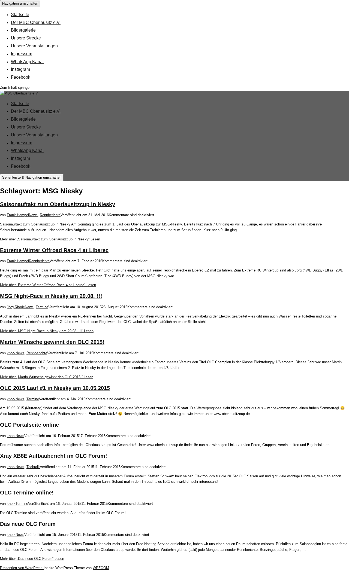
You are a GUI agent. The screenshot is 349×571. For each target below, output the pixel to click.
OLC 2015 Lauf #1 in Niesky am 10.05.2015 (55, 388)
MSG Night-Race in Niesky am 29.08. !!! (51, 296)
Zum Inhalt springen (15, 88)
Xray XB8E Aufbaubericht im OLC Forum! (53, 456)
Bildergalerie (23, 30)
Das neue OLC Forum (28, 524)
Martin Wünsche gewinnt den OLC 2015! (52, 342)
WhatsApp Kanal (27, 61)
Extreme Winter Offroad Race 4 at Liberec (54, 250)
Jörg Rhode (16, 307)
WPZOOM (101, 568)
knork (11, 353)
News (33, 215)
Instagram (20, 69)
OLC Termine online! (27, 493)
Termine (42, 307)
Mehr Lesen (50, 239)
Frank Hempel (18, 215)
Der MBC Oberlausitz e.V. (36, 22)
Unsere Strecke (26, 38)
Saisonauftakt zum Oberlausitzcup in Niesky (57, 204)
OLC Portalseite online (29, 425)
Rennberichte (50, 215)
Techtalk (33, 467)
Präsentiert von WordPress (22, 568)
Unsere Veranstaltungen (34, 46)
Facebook (20, 77)
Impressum (21, 53)
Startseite (20, 14)
